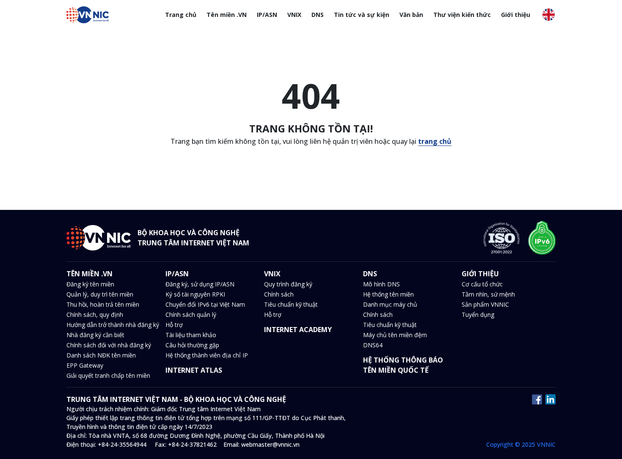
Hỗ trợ (174, 325)
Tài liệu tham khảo (190, 335)
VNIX (294, 15)
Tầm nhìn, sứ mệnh (488, 294)
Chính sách (279, 294)
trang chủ (434, 141)
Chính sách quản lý (190, 315)
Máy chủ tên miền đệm (395, 335)
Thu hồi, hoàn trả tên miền (102, 304)
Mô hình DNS (381, 284)
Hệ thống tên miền (388, 294)
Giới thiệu (515, 15)
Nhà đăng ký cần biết (95, 335)
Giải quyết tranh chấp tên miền (108, 375)
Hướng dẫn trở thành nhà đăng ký (112, 325)
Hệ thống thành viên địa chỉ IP (206, 355)
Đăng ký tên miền (90, 284)
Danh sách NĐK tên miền (101, 355)
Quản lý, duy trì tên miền (99, 294)
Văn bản (411, 15)
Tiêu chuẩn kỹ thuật (291, 304)
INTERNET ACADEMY (298, 329)
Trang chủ (180, 15)
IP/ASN (267, 15)
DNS (317, 15)
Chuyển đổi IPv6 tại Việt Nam (205, 304)
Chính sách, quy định (94, 315)
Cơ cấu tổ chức (482, 284)
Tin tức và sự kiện (361, 15)
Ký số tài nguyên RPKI (195, 294)
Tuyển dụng (478, 315)
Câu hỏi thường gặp (192, 345)
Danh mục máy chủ (390, 304)
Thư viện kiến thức (462, 15)
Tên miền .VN (226, 15)
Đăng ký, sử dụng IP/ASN (199, 284)
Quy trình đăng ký (288, 284)
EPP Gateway (84, 365)
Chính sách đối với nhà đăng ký (108, 345)
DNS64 (373, 345)
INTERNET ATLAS (193, 370)
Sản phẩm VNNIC (485, 304)
